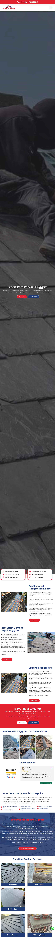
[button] (50, 7)
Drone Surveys (12, 935)
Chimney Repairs (39, 935)
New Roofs (13, 884)
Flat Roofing (12, 909)
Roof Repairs (39, 884)
